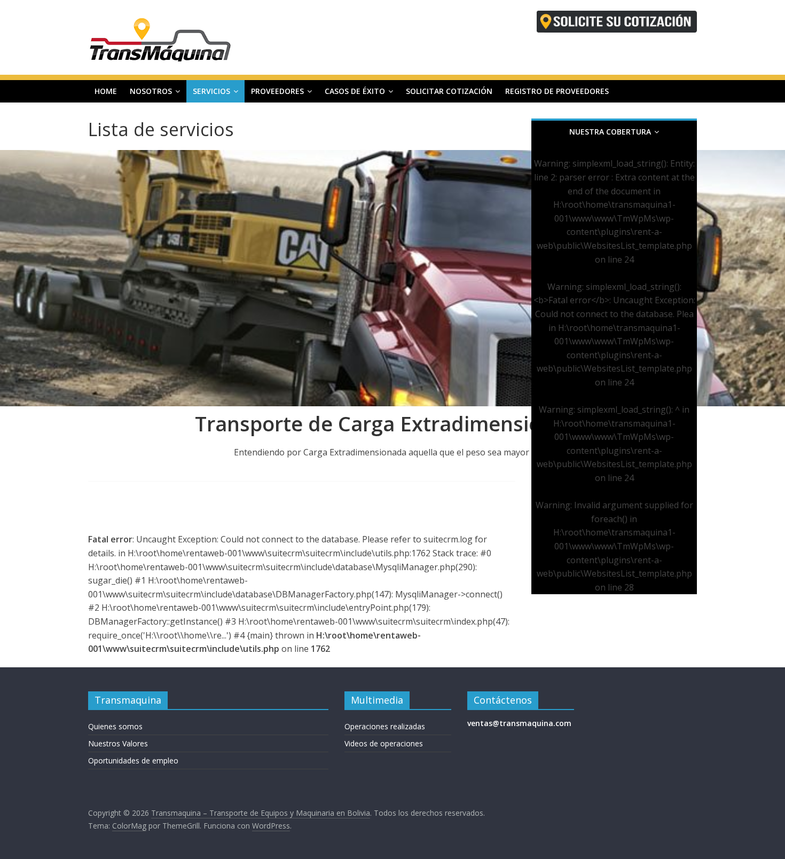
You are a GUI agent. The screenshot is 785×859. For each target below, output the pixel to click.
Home (106, 91)
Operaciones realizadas (384, 726)
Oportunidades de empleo (133, 760)
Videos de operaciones (383, 743)
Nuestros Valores (118, 743)
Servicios (211, 91)
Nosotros (151, 91)
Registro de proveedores (557, 91)
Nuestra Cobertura (610, 132)
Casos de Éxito (355, 91)
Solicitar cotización (449, 91)
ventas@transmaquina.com (519, 723)
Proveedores (277, 91)
